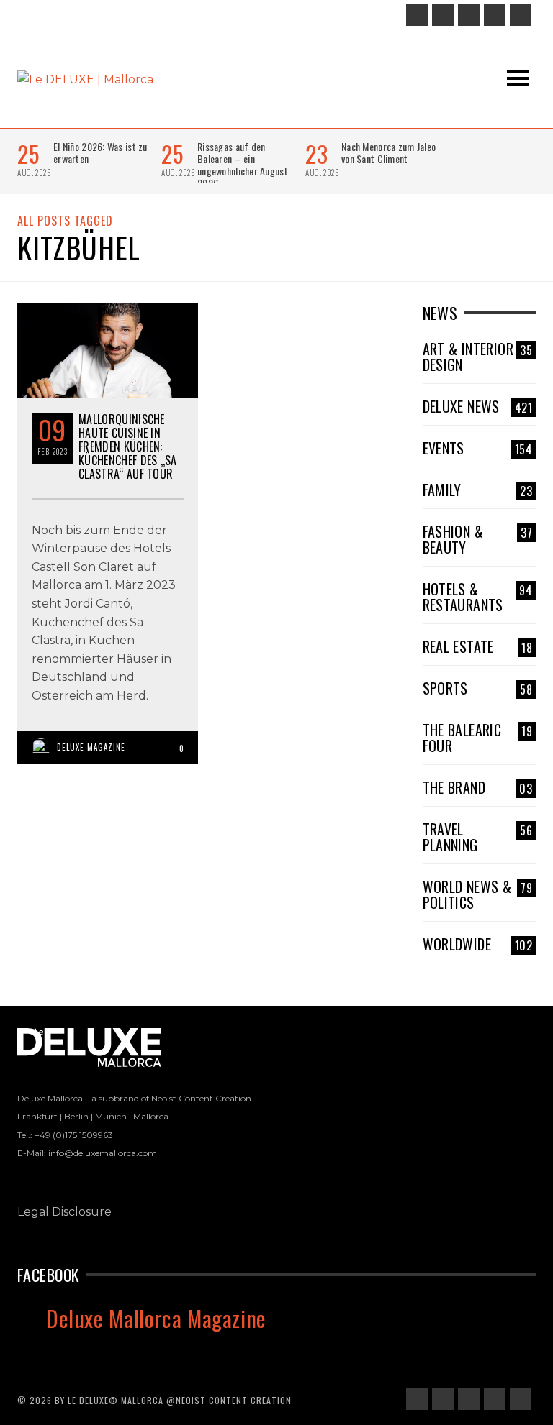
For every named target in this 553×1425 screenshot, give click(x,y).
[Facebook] (417, 15)
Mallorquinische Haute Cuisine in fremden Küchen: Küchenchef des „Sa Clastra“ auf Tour (127, 447)
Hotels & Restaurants (478, 597)
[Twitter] (494, 15)
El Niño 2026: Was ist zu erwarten (100, 152)
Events (478, 448)
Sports (478, 688)
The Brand (478, 787)
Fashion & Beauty (478, 539)
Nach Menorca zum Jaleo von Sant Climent (388, 152)
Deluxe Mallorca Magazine (156, 1317)
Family (478, 490)
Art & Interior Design (478, 356)
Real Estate (478, 646)
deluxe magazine (91, 747)
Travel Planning (478, 837)
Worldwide (478, 944)
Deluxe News (478, 406)
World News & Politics (478, 894)
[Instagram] (443, 15)
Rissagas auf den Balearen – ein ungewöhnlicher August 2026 (242, 164)
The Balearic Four (478, 737)
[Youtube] (520, 15)
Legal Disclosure (64, 1212)
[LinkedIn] (469, 15)
